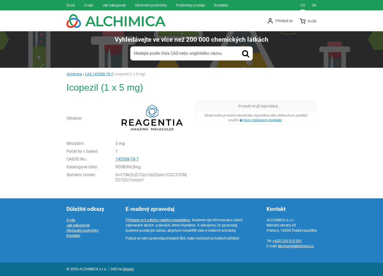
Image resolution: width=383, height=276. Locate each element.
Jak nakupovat (78, 225)
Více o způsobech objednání (262, 120)
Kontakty (73, 236)
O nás (70, 220)
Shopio (128, 269)
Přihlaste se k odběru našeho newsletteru (158, 220)
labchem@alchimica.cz (296, 246)
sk (314, 5)
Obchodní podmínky (82, 230)
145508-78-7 (127, 159)
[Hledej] (246, 53)
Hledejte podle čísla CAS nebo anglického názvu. (178, 53)
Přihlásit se (284, 21)
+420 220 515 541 (287, 241)
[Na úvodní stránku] (116, 21)
